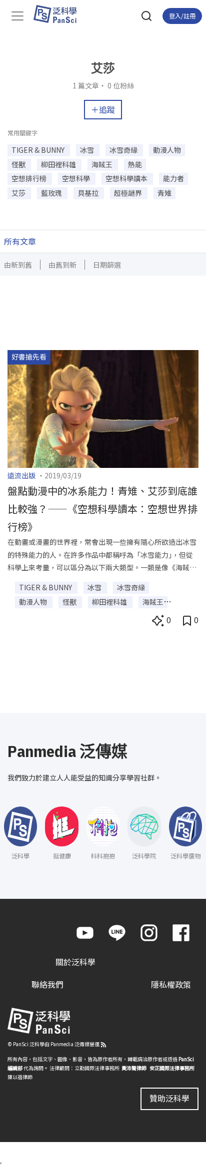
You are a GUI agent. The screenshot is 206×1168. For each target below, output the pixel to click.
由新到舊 (18, 265)
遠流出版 (22, 475)
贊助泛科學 (170, 1098)
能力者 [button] (173, 178)
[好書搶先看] (103, 407)
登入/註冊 (182, 15)
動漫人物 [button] (167, 150)
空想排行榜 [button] (30, 178)
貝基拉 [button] (89, 193)
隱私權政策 (171, 984)
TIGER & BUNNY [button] (39, 150)
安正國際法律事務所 (172, 1068)
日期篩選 (107, 265)
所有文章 (20, 241)
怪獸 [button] (19, 164)
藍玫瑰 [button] (52, 193)
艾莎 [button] (19, 193)
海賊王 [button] (103, 164)
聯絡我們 (48, 984)
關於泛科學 (76, 962)
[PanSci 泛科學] (59, 14)
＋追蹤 (103, 109)
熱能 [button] (135, 164)
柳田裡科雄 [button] (59, 164)
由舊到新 (62, 265)
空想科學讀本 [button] (127, 178)
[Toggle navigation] (17, 15)
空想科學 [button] (77, 178)
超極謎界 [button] (129, 193)
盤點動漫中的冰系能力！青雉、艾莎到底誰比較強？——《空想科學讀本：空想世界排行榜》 (103, 508)
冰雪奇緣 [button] (124, 150)
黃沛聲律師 (134, 1068)
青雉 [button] (165, 193)
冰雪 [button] (88, 150)
